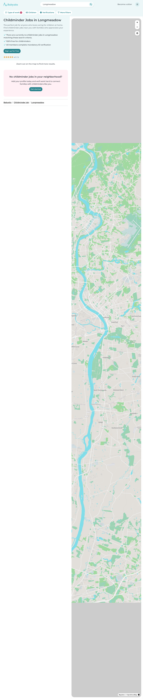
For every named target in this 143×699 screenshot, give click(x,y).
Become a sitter (125, 4)
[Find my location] (137, 33)
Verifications (48, 12)
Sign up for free (12, 51)
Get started (36, 89)
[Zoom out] (137, 27)
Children (32, 12)
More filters (65, 12)
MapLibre (122, 695)
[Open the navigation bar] (137, 4)
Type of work (14, 12)
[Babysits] (11, 4)
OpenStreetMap (132, 695)
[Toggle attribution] (138, 694)
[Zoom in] (137, 22)
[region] (106, 357)
